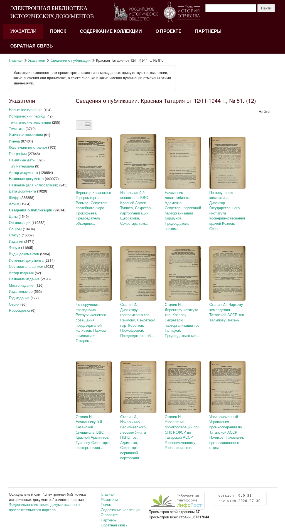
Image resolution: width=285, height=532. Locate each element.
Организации (19, 222)
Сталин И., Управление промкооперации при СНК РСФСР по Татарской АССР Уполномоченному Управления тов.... (182, 432)
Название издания (24, 278)
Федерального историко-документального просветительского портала (44, 507)
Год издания (19, 297)
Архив (14, 203)
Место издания (21, 285)
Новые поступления (25, 109)
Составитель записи (26, 266)
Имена (14, 141)
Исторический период (27, 116)
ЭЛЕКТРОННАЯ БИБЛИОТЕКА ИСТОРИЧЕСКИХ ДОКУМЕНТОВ (52, 12)
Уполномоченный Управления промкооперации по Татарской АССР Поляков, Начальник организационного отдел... (226, 432)
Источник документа (26, 260)
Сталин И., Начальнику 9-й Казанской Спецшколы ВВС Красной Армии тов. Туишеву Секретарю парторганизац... (93, 432)
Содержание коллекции (111, 31)
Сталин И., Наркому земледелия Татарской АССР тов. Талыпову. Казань (227, 312)
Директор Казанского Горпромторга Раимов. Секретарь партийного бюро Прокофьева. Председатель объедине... (93, 208)
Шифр (14, 197)
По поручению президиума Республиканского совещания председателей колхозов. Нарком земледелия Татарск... (91, 322)
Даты (13, 216)
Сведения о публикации (70, 60)
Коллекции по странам (28, 147)
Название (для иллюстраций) (33, 185)
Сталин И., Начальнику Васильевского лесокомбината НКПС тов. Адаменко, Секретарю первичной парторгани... (133, 437)
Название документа (26, 178)
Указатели (23, 31)
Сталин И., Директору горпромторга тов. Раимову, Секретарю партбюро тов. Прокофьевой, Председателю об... (138, 320)
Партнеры (208, 31)
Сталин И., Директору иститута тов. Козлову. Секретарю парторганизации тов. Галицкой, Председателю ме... (183, 320)
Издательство (21, 291)
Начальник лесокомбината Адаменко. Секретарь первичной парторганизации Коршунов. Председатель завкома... (183, 210)
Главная (16, 60)
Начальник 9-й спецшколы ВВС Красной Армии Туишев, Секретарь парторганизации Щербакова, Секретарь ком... (136, 208)
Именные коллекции (26, 134)
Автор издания (21, 272)
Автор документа (23, 172)
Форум (14, 247)
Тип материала (21, 166)
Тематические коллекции (30, 122)
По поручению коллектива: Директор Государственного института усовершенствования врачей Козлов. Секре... (227, 210)
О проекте (168, 31)
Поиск (58, 31)
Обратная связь (31, 46)
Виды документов (24, 253)
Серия (14, 304)
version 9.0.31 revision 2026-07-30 (239, 498)
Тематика (16, 128)
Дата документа (22, 191)
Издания (16, 241)
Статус (15, 235)
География (18, 153)
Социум (15, 228)
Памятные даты (22, 160)
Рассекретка (19, 310)
